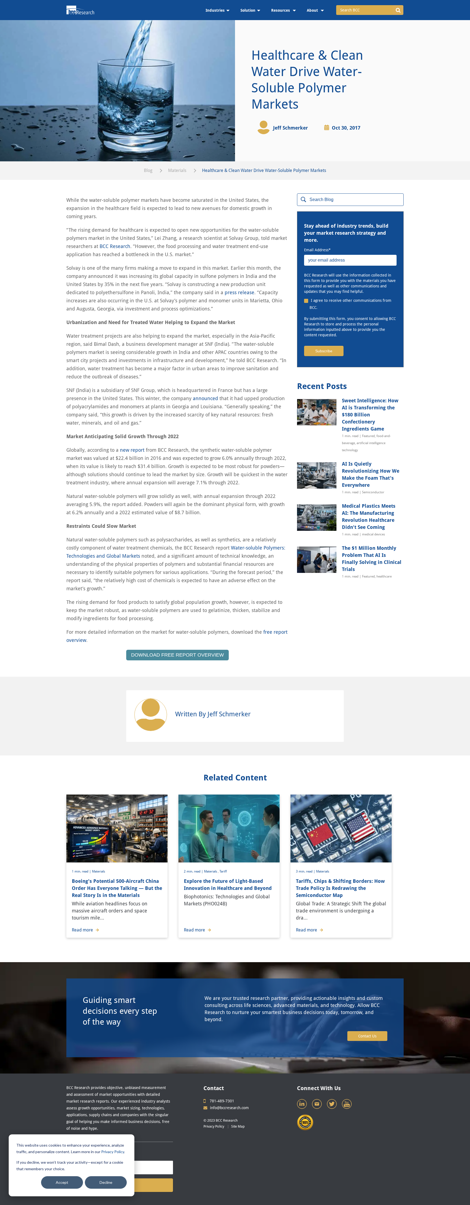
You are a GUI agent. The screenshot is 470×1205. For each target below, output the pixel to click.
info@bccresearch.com (229, 1108)
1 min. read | (82, 871)
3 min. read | (306, 871)
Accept (62, 1182)
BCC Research (115, 246)
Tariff (223, 871)
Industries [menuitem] (215, 10)
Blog (148, 170)
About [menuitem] (313, 10)
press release (239, 292)
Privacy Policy (112, 1151)
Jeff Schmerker (290, 128)
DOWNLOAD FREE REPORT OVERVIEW (177, 655)
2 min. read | (194, 871)
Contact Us (367, 1036)
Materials (177, 170)
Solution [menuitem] (247, 10)
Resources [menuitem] (281, 10)
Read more (82, 930)
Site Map (238, 1126)
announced (205, 398)
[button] (398, 10)
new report (132, 450)
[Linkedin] (302, 1105)
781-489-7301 (222, 1101)
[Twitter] (332, 1105)
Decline (106, 1182)
